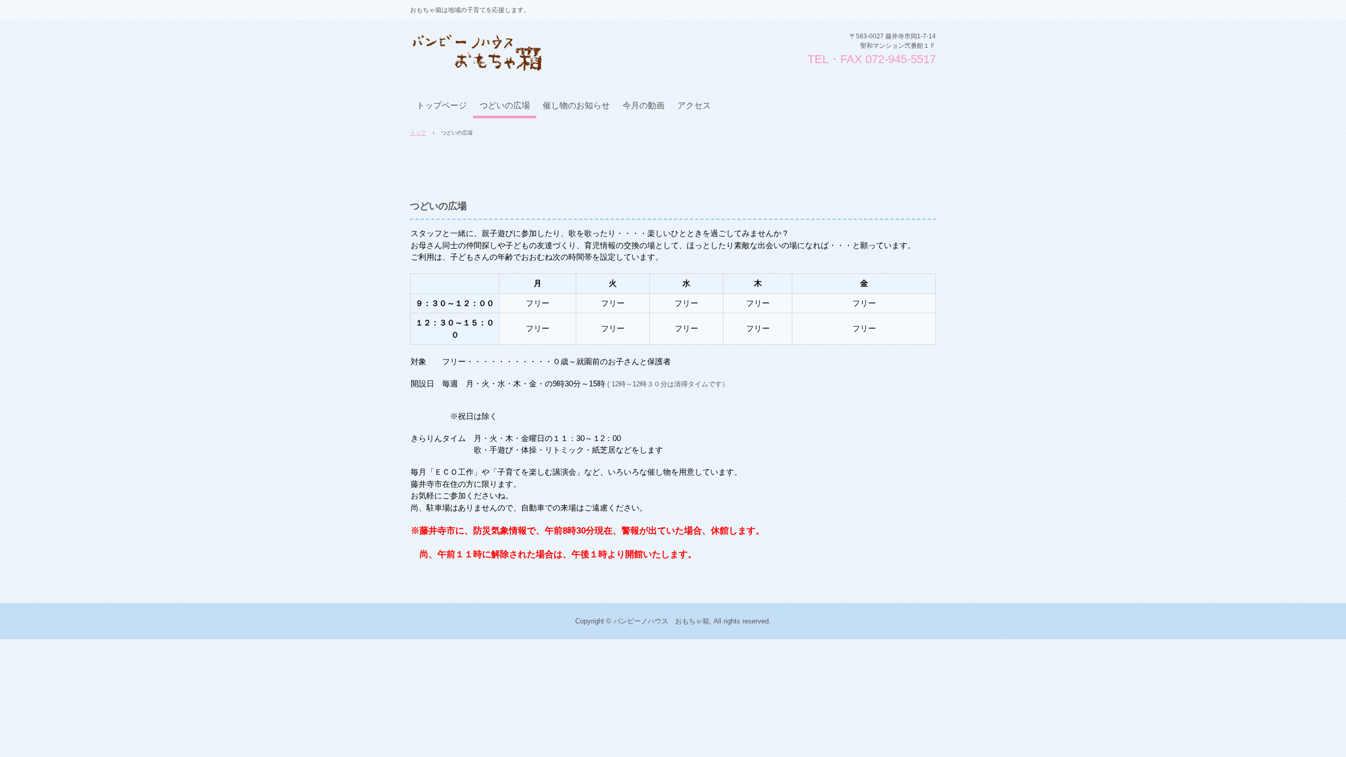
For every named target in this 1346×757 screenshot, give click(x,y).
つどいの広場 (505, 105)
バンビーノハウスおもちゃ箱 (490, 47)
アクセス (694, 105)
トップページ (441, 105)
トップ (418, 133)
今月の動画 (644, 105)
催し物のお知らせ (576, 105)
